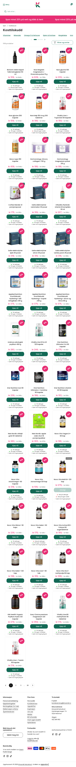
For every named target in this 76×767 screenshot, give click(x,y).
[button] (71, 5)
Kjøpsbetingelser (9, 704)
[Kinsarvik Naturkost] (37, 4)
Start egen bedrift (34, 720)
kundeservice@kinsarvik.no (61, 703)
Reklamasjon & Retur (10, 709)
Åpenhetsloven (8, 712)
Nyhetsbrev (31, 722)
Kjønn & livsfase (49, 35)
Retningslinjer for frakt (11, 706)
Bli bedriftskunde (33, 739)
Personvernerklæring (10, 701)
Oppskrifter (31, 706)
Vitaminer (7, 35)
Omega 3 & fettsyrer (32, 35)
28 (28, 685)
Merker (29, 714)
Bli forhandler (32, 717)
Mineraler (17, 35)
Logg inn (30, 738)
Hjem (4, 26)
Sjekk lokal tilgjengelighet (16, 89)
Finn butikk (31, 701)
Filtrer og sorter (63, 42)
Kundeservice (32, 704)
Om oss (30, 712)
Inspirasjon (31, 709)
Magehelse (62, 35)
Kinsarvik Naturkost (25, 764)
